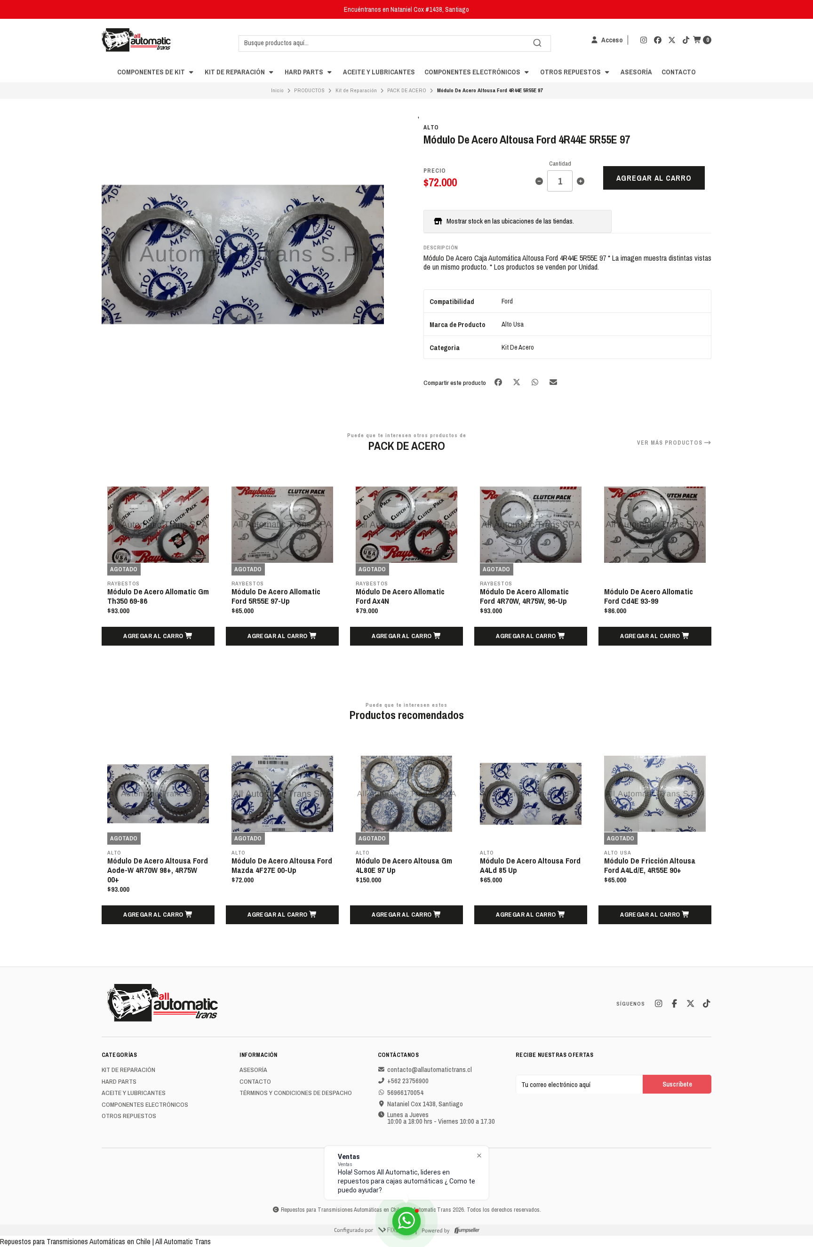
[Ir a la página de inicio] (136, 40)
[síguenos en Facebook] (657, 40)
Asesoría (636, 71)
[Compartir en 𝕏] (517, 382)
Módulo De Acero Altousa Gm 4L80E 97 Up (404, 865)
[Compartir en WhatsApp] (535, 382)
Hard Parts (305, 71)
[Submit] (537, 43)
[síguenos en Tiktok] (686, 40)
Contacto (679, 71)
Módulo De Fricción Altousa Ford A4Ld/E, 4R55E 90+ (649, 865)
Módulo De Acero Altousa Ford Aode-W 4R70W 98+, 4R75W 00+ (157, 870)
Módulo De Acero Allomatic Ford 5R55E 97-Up (275, 596)
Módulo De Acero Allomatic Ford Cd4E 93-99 (648, 596)
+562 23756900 (408, 1081)
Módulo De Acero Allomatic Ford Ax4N (400, 596)
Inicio (277, 90)
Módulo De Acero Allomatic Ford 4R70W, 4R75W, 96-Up (524, 596)
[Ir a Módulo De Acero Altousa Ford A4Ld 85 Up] (531, 794)
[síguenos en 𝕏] (672, 40)
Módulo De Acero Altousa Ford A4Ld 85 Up (530, 865)
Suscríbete (677, 1083)
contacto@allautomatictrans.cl (429, 1069)
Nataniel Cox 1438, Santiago (425, 1104)
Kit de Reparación (235, 71)
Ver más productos (670, 443)
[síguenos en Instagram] (643, 40)
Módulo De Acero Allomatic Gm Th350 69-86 (158, 596)
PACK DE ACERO (406, 90)
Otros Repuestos (571, 71)
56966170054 (405, 1092)
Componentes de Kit (151, 71)
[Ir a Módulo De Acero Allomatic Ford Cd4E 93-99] (655, 525)
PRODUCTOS (309, 90)
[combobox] (394, 43)
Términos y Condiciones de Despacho (295, 1093)
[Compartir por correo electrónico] (553, 382)
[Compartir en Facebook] (499, 382)
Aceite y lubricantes (379, 71)
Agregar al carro (654, 178)
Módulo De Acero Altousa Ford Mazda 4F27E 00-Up (281, 865)
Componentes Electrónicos (473, 71)
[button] (158, 636)
